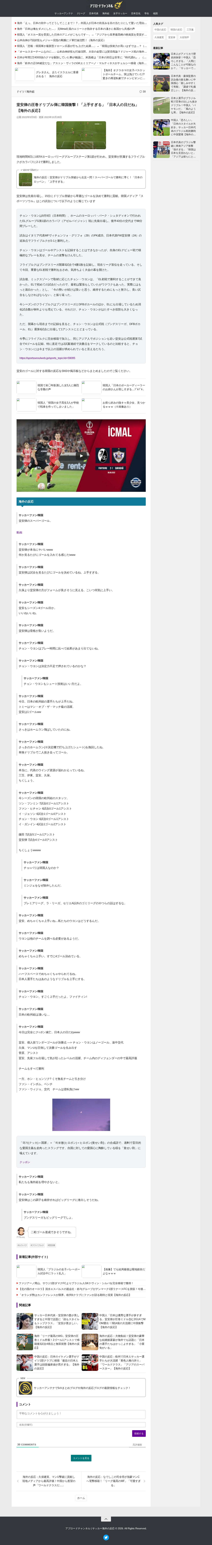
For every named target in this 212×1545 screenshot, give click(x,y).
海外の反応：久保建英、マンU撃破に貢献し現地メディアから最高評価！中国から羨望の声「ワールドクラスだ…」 (48, 1481)
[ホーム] (106, 5)
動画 (19, 532)
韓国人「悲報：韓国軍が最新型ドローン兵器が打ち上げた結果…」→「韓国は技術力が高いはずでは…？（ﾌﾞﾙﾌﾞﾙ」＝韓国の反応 (94, 46)
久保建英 (159, 37)
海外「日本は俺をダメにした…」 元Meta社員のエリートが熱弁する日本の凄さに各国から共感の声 (76, 28)
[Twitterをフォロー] (106, 1539)
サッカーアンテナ (63, 13)
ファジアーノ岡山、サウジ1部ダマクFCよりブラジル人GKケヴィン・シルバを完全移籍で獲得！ (76, 1283)
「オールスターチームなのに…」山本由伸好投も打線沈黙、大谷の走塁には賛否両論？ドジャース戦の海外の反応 (84, 51)
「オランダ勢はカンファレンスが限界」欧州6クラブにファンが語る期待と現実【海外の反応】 (75, 1295)
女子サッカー (120, 13)
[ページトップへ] (106, 1519)
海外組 (105, 13)
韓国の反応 (176, 29)
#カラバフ (22, 1245)
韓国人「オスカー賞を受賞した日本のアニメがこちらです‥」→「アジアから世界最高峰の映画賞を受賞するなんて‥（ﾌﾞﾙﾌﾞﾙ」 (94, 34)
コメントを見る (81, 1458)
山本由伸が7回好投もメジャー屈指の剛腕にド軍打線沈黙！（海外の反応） (61, 40)
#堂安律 (51, 1245)
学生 (146, 13)
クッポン (25, 1162)
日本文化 (135, 13)
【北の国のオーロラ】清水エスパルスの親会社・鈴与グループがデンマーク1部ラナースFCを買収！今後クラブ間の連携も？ (82, 1289)
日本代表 (93, 13)
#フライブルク (37, 1245)
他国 (155, 13)
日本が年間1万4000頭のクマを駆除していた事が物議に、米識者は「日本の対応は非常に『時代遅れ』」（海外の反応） (88, 57)
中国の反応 (160, 29)
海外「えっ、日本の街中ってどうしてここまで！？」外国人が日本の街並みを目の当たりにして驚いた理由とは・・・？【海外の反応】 (98, 23)
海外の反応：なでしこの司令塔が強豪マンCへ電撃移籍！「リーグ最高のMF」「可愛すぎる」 (113, 1481)
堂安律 (171, 37)
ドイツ (21, 91)
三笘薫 (190, 29)
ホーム (81, 1498)
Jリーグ (81, 13)
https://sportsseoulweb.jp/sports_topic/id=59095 (47, 358)
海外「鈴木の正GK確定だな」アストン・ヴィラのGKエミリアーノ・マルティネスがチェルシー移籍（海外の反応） (86, 63)
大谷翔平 (184, 37)
